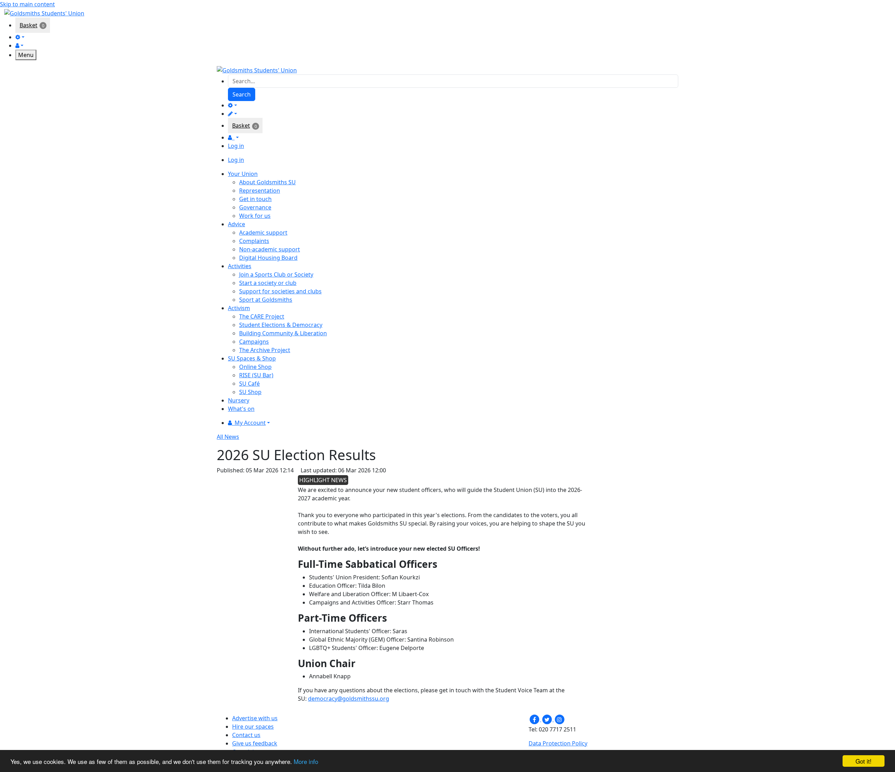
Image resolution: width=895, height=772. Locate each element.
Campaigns (254, 341)
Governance (255, 207)
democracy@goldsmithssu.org (348, 698)
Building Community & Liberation (283, 333)
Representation (259, 190)
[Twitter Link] (547, 719)
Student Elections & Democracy (280, 325)
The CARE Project (261, 316)
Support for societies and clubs (280, 291)
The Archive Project (264, 350)
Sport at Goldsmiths (265, 299)
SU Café (249, 383)
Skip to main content (27, 4)
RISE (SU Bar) (256, 375)
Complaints (254, 241)
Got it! (863, 761)
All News (228, 437)
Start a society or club (267, 283)
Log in (236, 146)
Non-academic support (269, 249)
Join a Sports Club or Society (276, 274)
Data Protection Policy (558, 743)
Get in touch (255, 199)
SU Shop (250, 392)
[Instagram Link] (559, 719)
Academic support (263, 232)
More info (306, 761)
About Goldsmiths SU (267, 182)
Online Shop (255, 367)
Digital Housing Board (268, 258)
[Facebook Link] (535, 719)
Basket (28, 25)
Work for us (255, 216)
